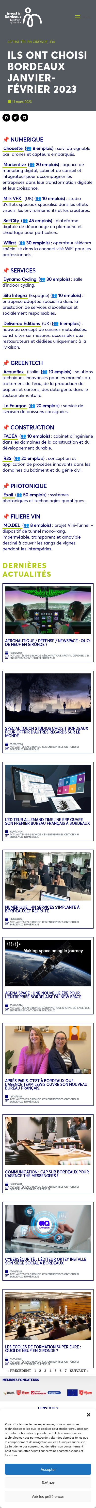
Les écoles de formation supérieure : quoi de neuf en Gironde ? (43, 1348)
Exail (8, 494)
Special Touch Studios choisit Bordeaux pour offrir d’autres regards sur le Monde (46, 732)
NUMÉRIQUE (31, 749)
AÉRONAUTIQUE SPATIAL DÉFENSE (63, 655)
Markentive (14, 164)
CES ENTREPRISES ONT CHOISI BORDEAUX (50, 657)
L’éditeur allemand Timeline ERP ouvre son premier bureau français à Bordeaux (47, 821)
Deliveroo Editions (21, 323)
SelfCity (11, 220)
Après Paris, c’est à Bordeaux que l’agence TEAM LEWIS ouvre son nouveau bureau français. (46, 1084)
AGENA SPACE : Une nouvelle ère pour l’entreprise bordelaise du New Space (43, 995)
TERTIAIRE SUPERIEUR (37, 1189)
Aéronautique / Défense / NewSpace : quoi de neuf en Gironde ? (48, 642)
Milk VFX (12, 198)
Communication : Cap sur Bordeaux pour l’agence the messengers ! (47, 1173)
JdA (52, 42)
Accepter (48, 1469)
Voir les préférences (48, 1496)
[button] (88, 1414)
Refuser (48, 1482)
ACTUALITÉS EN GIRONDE (27, 42)
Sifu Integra (15, 295)
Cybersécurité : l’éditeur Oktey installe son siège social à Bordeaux (45, 1261)
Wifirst (9, 243)
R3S (7, 458)
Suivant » (79, 1370)
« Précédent (19, 1370)
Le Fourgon (14, 405)
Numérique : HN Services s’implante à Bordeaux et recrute (42, 909)
